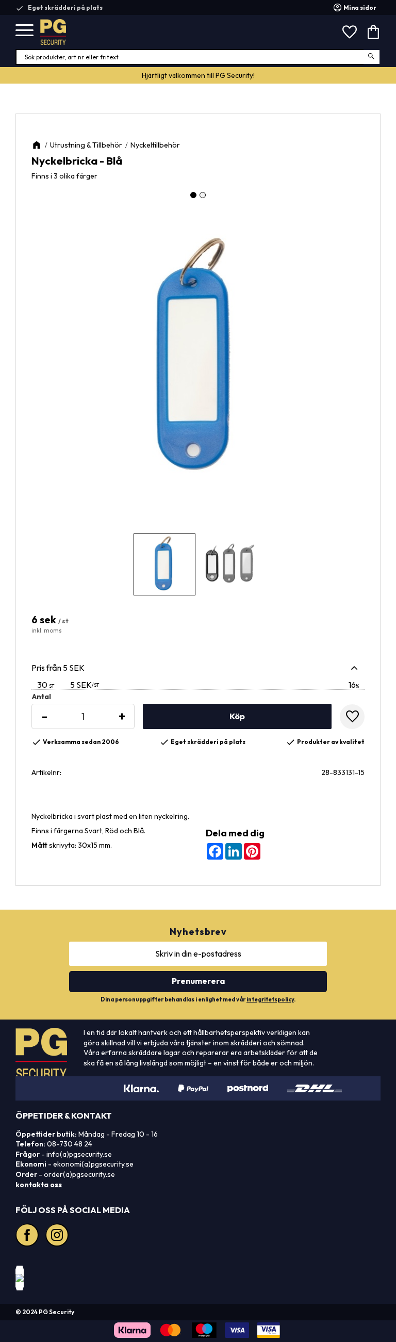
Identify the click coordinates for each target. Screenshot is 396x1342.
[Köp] (237, 716)
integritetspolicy (270, 999)
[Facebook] (28, 1236)
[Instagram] (58, 1236)
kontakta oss (38, 1184)
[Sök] (372, 57)
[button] (24, 31)
